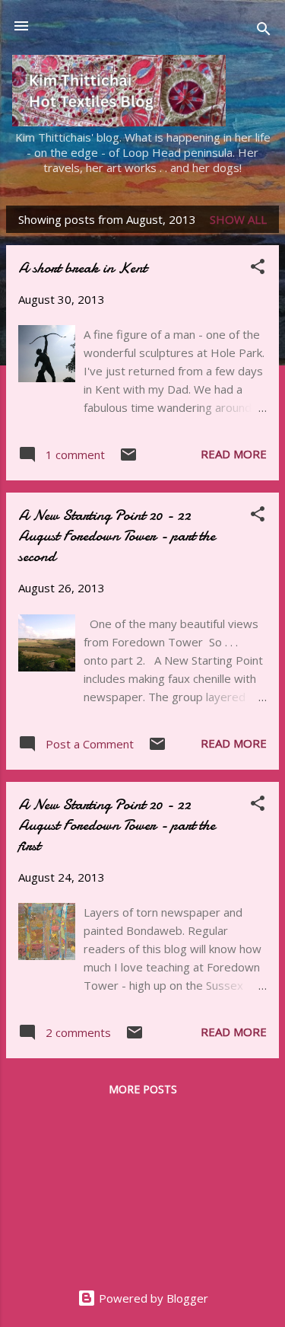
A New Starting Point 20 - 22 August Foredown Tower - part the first (116, 825)
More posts (143, 1089)
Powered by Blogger (152, 1298)
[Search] (264, 31)
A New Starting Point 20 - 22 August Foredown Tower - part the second (116, 535)
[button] (258, 268)
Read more (234, 453)
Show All (238, 219)
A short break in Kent (82, 267)
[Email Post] (128, 459)
